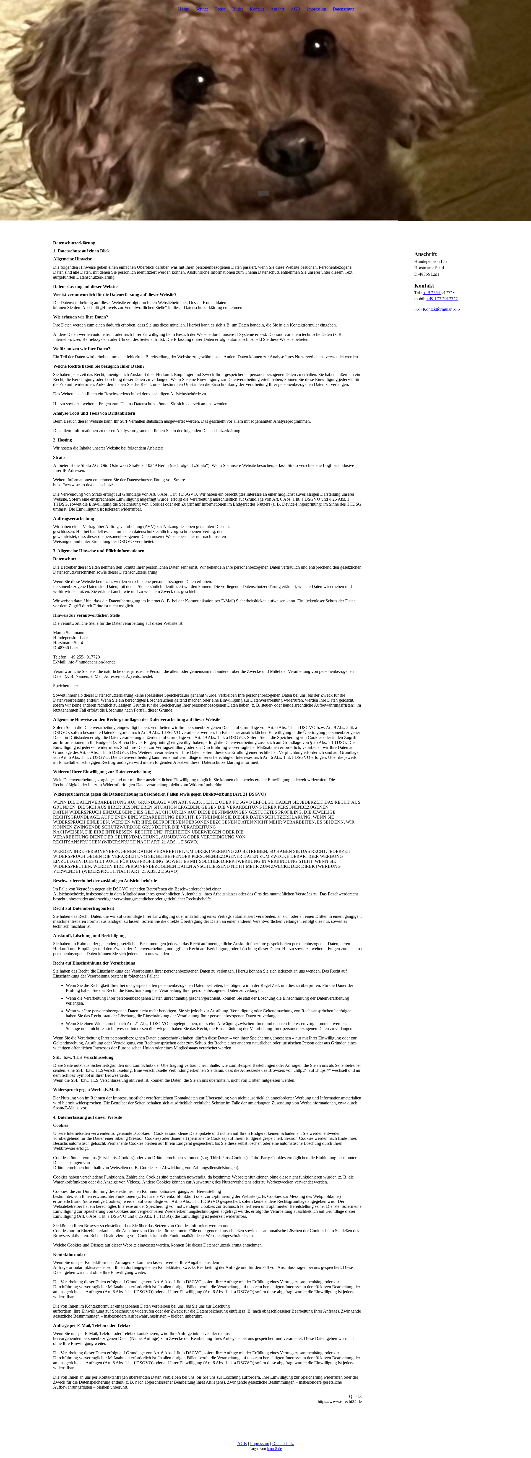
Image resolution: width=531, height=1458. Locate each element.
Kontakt (257, 9)
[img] (265, 110)
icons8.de (274, 1449)
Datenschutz (343, 9)
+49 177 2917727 (442, 298)
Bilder (237, 9)
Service (202, 9)
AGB (295, 9)
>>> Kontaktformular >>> (437, 309)
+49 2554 (432, 292)
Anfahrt (277, 9)
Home (183, 9)
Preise (220, 9)
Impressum (316, 9)
